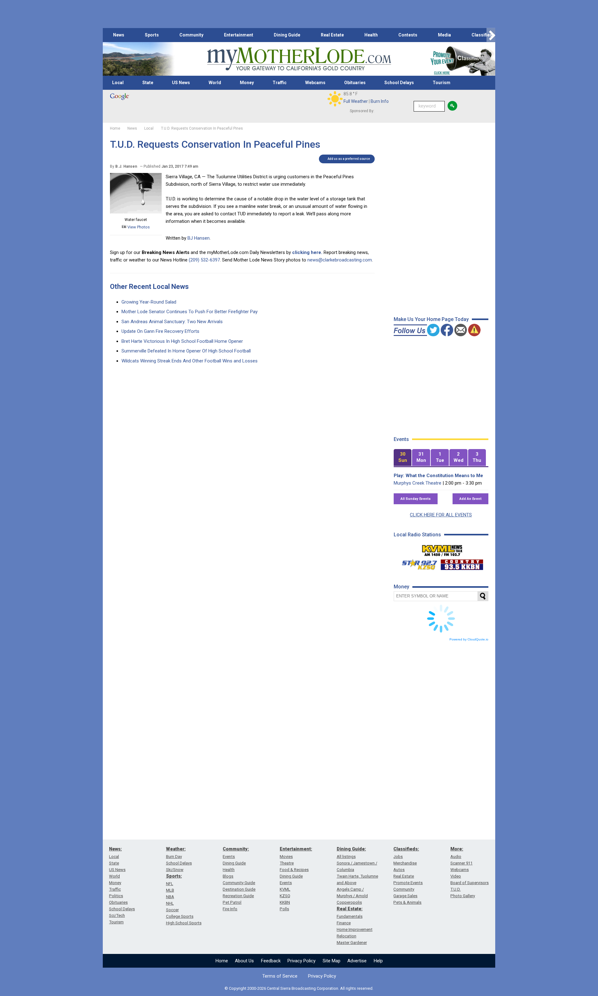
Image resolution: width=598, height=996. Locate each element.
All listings (346, 856)
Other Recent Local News (149, 286)
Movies (286, 856)
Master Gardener (352, 942)
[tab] (403, 457)
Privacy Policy (301, 961)
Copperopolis (349, 902)
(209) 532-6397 (204, 260)
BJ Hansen (198, 238)
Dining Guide (287, 34)
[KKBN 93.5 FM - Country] (461, 563)
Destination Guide (239, 889)
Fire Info (230, 909)
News (118, 34)
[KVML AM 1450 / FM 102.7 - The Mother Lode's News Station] (442, 549)
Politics (116, 895)
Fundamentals (350, 916)
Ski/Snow (174, 869)
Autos (399, 869)
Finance (344, 923)
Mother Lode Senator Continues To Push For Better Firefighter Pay (189, 311)
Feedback (271, 961)
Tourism (441, 82)
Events (229, 856)
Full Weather (356, 101)
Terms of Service (279, 976)
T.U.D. (455, 889)
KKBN (285, 902)
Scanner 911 (461, 863)
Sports (152, 34)
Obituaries (355, 82)
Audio (455, 856)
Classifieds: (406, 849)
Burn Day (174, 856)
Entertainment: (296, 849)
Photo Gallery (462, 895)
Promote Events (408, 882)
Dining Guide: (351, 849)
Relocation (346, 936)
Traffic (280, 82)
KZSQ (285, 895)
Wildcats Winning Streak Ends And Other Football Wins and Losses (189, 361)
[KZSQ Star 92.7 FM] (416, 563)
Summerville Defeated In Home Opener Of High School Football (186, 351)
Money (247, 82)
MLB (170, 890)
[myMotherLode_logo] (299, 59)
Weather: (176, 849)
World (215, 82)
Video (455, 876)
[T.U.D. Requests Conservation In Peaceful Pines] (136, 212)
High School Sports (184, 923)
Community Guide (239, 882)
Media (444, 34)
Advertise (357, 961)
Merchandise (405, 863)
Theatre (287, 863)
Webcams (315, 82)
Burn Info (380, 101)
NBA (170, 896)
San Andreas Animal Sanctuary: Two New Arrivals (172, 321)
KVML (285, 889)
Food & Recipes (294, 869)
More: (456, 849)
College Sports (179, 916)
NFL (169, 883)
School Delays (399, 82)
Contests (407, 34)
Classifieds (483, 34)
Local (118, 82)
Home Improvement (355, 929)
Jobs (398, 856)
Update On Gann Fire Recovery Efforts (160, 331)
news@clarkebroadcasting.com (339, 260)
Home (222, 961)
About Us (244, 961)
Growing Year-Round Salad (148, 302)
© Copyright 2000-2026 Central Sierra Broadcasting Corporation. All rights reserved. (299, 988)
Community (191, 34)
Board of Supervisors (469, 882)
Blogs (228, 876)
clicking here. (307, 252)
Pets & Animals (407, 902)
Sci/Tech (117, 915)
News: (115, 849)
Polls (284, 909)
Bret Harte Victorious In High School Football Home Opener (182, 341)
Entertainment (238, 34)
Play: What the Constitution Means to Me (438, 475)
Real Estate (332, 34)
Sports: (174, 876)
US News (181, 82)
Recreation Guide (238, 895)
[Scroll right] (490, 35)
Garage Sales (405, 895)
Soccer (172, 909)
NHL (170, 903)
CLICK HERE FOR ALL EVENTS (441, 515)
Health (371, 34)
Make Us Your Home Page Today (431, 319)
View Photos (138, 227)
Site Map (331, 961)
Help (378, 961)
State (147, 82)
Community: (236, 849)
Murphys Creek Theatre (417, 483)
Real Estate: (350, 909)
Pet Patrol (232, 902)
